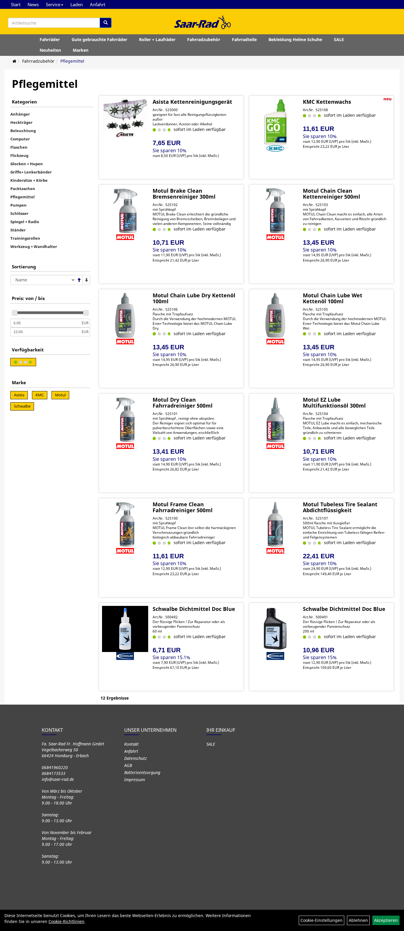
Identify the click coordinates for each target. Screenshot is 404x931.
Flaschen (19, 147)
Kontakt (131, 744)
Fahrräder (50, 39)
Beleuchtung (23, 130)
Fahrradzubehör (203, 39)
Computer (20, 139)
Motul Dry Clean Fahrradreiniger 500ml (183, 402)
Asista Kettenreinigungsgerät (192, 101)
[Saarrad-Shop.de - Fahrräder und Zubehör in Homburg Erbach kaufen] (202, 22)
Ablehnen (358, 920)
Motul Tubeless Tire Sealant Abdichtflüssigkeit (340, 507)
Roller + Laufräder (157, 39)
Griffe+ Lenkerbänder (31, 172)
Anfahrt (97, 4)
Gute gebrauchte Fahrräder (99, 39)
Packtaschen (22, 188)
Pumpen (18, 205)
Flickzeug (19, 155)
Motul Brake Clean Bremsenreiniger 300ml (184, 193)
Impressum (134, 779)
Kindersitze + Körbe (29, 180)
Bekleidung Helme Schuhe (295, 39)
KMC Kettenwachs (327, 101)
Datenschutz (135, 758)
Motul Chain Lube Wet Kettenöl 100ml (332, 298)
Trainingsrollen (25, 238)
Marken (80, 50)
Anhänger (20, 114)
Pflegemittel (72, 61)
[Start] (14, 61)
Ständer (18, 230)
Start (15, 4)
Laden (76, 4)
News (33, 4)
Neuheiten (50, 50)
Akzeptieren (386, 920)
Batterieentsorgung (142, 772)
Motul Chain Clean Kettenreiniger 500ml (331, 193)
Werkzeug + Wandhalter (33, 246)
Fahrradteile (244, 39)
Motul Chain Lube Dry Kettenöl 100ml (194, 298)
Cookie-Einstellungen (321, 920)
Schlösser (19, 213)
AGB (128, 765)
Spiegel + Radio (24, 221)
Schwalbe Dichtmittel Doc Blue (194, 608)
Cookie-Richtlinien (66, 921)
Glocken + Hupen (26, 163)
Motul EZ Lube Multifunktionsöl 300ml (334, 402)
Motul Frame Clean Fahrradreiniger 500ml (183, 507)
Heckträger (21, 122)
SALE (339, 39)
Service (53, 4)
